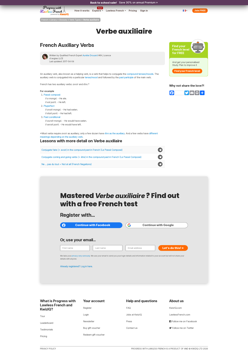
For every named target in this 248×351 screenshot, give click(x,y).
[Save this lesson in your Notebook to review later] (160, 150)
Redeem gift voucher (94, 334)
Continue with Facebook (92, 225)
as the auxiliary (115, 133)
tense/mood (91, 77)
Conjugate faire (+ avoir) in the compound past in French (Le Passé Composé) (82, 149)
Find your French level (187, 70)
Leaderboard (46, 322)
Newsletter (88, 321)
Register (87, 307)
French (44, 19)
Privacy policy (48, 348)
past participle (126, 77)
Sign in (144, 10)
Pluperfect (49, 105)
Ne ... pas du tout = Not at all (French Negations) (66, 164)
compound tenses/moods (140, 73)
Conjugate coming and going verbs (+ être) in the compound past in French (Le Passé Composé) (91, 157)
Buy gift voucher (91, 328)
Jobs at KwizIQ (134, 314)
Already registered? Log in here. (76, 266)
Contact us (131, 328)
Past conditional (52, 117)
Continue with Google (158, 225)
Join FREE (200, 10)
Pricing (133, 10)
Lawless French (115, 10)
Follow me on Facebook (184, 321)
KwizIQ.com (175, 307)
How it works (81, 10)
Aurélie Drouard (90, 55)
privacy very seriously (81, 256)
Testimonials (46, 329)
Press (129, 321)
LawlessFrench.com (179, 314)
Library (53, 19)
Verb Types (75, 19)
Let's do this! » (173, 248)
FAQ (128, 307)
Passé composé (52, 94)
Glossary (63, 19)
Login (86, 314)
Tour (42, 316)
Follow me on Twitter (183, 328)
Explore (96, 10)
